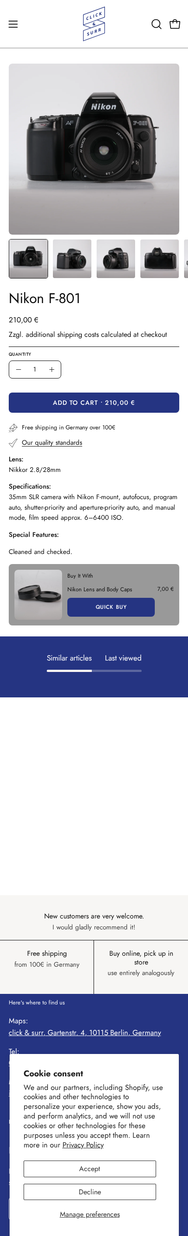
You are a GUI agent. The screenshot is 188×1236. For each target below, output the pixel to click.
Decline (90, 1192)
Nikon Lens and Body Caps (99, 589)
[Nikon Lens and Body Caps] (38, 595)
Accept (89, 1169)
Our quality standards (52, 442)
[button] (156, 24)
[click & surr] (94, 24)
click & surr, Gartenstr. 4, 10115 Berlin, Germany (85, 1032)
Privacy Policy (83, 1145)
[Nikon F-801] (28, 259)
